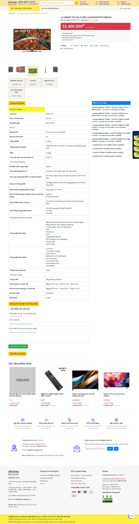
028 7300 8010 (104, 4)
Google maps (126, 8)
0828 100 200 (126, 4)
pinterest (106, 46)
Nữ (116, 449)
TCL (11, 400)
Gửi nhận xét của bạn (18, 346)
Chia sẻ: (63, 46)
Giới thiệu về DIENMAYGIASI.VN (50, 475)
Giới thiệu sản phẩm (17, 354)
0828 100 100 (104, 2)
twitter (86, 46)
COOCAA (107, 400)
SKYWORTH (76, 400)
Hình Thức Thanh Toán (78, 484)
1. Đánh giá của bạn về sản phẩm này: (22, 314)
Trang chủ (11, 13)
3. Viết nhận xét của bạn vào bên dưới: (22, 329)
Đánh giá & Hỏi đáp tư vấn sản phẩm (23, 304)
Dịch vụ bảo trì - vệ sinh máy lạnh (81, 475)
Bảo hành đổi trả (76, 481)
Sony (43, 400)
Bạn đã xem (84, 4)
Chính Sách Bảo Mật (46, 478)
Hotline (123, 2)
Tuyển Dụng (44, 481)
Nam (110, 449)
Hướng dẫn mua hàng (78, 478)
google (96, 46)
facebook (76, 46)
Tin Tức (42, 484)
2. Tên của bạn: (14, 320)
